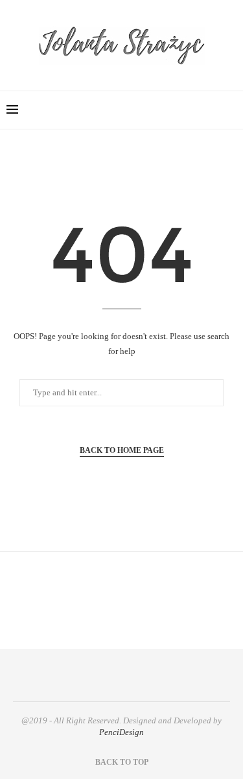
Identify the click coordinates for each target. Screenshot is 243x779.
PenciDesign (121, 732)
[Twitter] (184, 110)
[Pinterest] (211, 110)
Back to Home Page (122, 450)
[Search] (230, 110)
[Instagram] (198, 110)
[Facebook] (170, 110)
